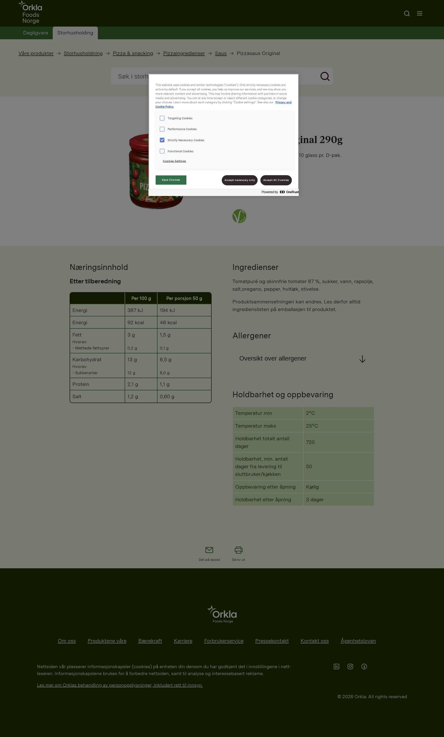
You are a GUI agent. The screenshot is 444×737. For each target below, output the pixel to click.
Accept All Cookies (276, 180)
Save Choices (171, 179)
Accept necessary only (240, 180)
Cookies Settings (174, 161)
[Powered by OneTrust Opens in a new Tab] (278, 193)
